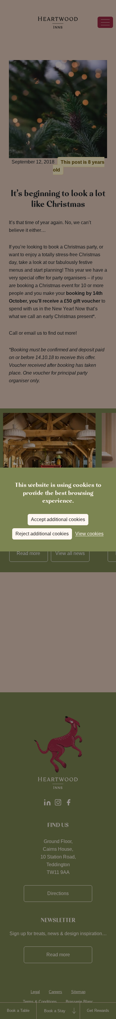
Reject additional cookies (42, 533)
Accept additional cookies (58, 519)
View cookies (89, 533)
